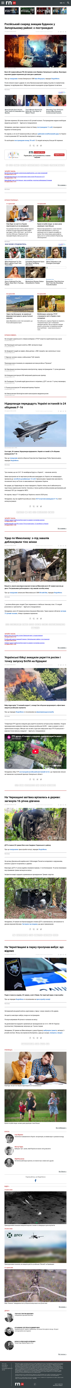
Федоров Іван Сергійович (57, 165)
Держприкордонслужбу (45, 712)
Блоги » (7, 1131)
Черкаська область (22, 935)
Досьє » (7, 1310)
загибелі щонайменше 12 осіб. (25, 479)
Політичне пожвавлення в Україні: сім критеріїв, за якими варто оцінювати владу (39, 1136)
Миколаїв (45, 624)
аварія (31, 935)
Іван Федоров (40, 79)
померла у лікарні (56, 1033)
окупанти (23, 165)
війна (10, 165)
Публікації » (9, 1050)
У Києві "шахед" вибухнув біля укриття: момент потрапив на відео (25, 520)
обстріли (16, 165)
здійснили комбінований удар (48, 134)
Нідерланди (20, 512)
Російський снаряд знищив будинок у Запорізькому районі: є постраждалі (27, 639)
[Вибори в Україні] (59, 14)
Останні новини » (11, 335)
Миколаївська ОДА (15, 624)
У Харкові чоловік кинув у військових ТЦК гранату (22, 357)
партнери (51, 512)
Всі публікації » (61, 1128)
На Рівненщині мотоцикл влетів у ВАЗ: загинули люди (23, 345)
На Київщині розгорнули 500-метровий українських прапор (25, 375)
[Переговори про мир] (43, 14)
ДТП (14, 935)
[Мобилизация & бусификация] (28, 14)
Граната (42, 1043)
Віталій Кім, (43, 593)
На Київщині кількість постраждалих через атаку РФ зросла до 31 (25, 176)
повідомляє (14, 849)
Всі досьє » (62, 1354)
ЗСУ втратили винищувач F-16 (47, 499)
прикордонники (29, 785)
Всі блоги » (62, 1171)
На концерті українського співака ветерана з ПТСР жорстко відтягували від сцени (33, 339)
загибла (55, 935)
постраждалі (44, 165)
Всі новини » (62, 185)
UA (61, 3)
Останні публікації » (12, 200)
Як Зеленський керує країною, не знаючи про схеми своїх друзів (34, 1161)
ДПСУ (37, 785)
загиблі (31, 624)
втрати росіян (51, 785)
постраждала (38, 935)
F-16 (26, 512)
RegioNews (55, 79)
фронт (21, 785)
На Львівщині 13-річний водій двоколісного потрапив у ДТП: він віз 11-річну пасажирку (35, 381)
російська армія (42, 512)
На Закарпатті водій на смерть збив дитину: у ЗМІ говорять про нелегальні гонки (32, 351)
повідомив (13, 79)
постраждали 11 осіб (45, 127)
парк (47, 1043)
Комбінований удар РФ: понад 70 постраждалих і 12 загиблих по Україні (26, 523)
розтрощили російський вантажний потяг (35, 772)
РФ (7, 165)
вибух (37, 1043)
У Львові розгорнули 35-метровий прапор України (22, 387)
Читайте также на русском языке (44, 31)
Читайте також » (10, 171)
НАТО (30, 512)
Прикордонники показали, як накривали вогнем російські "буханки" (28, 363)
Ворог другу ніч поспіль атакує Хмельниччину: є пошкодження (24, 635)
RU (64, 3)
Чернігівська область (28, 1043)
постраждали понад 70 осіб (25, 140)
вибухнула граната (50, 1030)
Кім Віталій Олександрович (57, 624)
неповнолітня (48, 935)
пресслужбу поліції (43, 999)
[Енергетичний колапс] (12, 14)
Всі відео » (62, 1307)
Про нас (4, 1364)
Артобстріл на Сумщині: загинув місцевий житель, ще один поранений (26, 173)
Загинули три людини (30, 924)
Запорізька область (33, 165)
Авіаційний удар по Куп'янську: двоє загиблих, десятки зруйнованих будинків (28, 180)
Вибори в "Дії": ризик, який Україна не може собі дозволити (33, 1148)
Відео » (7, 1186)
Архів (3, 1370)
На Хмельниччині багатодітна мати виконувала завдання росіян (26, 393)
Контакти (5, 1365)
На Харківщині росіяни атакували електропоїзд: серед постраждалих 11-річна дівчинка (35, 369)
